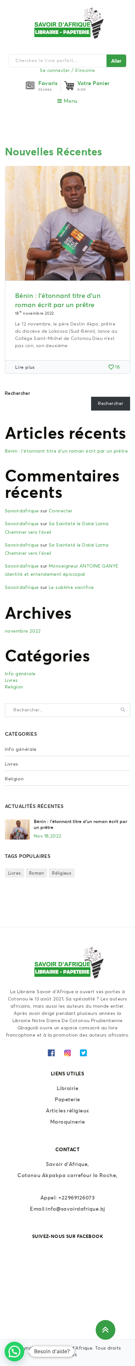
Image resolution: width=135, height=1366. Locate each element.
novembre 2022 (23, 631)
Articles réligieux (67, 1110)
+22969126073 (76, 1197)
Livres (11, 680)
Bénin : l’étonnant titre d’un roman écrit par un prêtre (66, 451)
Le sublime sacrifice (71, 587)
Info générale (20, 674)
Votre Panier (93, 83)
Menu (70, 101)
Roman (36, 873)
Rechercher (17, 393)
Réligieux (61, 873)
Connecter (61, 511)
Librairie (67, 1088)
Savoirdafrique (22, 511)
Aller (116, 61)
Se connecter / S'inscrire (67, 70)
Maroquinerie (67, 1121)
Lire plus (25, 367)
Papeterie (67, 1099)
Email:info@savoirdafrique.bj (67, 1208)
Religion (14, 687)
